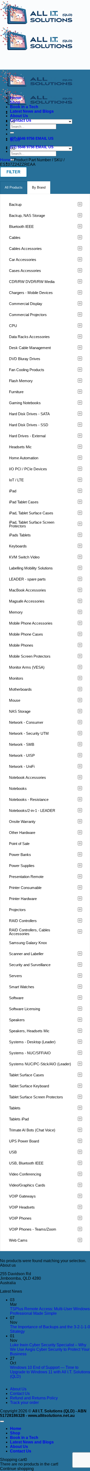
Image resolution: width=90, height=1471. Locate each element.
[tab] (13, 187)
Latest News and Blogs (32, 111)
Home (15, 98)
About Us (19, 116)
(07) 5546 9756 (22, 138)
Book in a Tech (24, 107)
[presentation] (13, 187)
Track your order (24, 1402)
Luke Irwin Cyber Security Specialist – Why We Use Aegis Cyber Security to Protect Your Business (50, 1349)
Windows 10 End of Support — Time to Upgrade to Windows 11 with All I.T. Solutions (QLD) (50, 1372)
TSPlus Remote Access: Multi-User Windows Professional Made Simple (50, 1311)
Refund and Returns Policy (34, 1398)
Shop (15, 102)
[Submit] (12, 132)
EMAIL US (45, 138)
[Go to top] (2, 1421)
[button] (13, 172)
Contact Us (20, 120)
